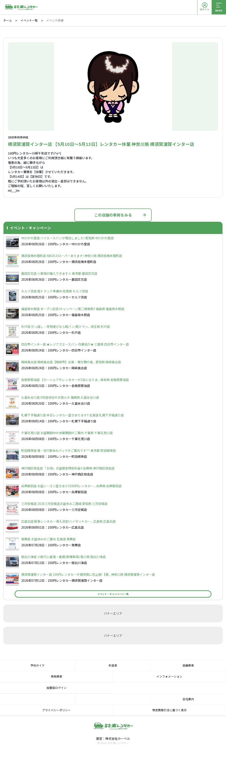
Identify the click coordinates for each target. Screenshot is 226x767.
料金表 (113, 665)
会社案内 (188, 699)
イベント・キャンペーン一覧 (113, 594)
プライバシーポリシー (56, 710)
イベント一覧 (29, 20)
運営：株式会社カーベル (113, 738)
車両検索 (56, 676)
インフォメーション (169, 676)
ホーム (7, 20)
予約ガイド (37, 665)
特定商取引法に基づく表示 (169, 710)
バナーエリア (113, 613)
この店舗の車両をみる (113, 215)
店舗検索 (188, 665)
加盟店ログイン (57, 688)
